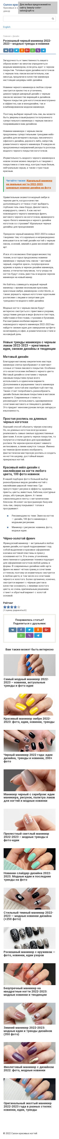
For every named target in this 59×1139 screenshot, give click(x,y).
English (6, 27)
